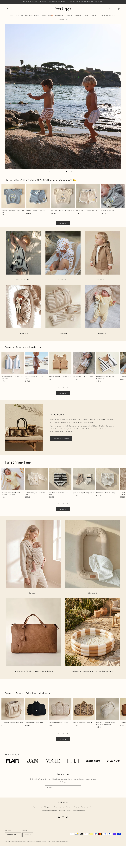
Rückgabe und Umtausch (73, 807)
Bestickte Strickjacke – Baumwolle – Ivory (35, 493)
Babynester (91, 593)
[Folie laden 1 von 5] (54, 171)
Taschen (62, 333)
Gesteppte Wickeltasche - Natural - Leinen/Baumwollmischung (106, 723)
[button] (7, 9)
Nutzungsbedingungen (79, 810)
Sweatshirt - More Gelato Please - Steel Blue (12, 211)
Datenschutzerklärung (41, 841)
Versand (62, 807)
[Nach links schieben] (59, 387)
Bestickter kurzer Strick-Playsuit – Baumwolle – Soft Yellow (11, 493)
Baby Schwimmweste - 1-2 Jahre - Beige (60, 377)
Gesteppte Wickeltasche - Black (34, 722)
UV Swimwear (62, 280)
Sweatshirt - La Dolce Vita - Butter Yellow (62, 210)
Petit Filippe (12, 841)
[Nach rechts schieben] (67, 387)
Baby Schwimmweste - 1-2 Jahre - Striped (34, 377)
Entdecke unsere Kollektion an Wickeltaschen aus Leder (32, 671)
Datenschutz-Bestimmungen (49, 810)
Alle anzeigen (63, 223)
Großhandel (62, 810)
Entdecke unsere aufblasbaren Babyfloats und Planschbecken (91, 671)
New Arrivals (101, 280)
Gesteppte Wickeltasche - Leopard (82, 722)
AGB (49, 841)
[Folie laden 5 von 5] (66, 171)
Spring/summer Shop (23, 280)
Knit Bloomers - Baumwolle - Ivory (105, 493)
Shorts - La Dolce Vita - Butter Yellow (86, 210)
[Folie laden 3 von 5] (60, 171)
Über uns (35, 807)
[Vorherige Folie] (50, 171)
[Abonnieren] (78, 787)
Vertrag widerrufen (86, 807)
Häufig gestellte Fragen (51, 807)
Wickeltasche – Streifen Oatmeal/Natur (12, 722)
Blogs (41, 807)
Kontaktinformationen (62, 841)
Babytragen (32, 593)
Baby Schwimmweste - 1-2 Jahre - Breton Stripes (105, 377)
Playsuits (23, 333)
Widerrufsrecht (30, 841)
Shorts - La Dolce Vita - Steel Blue (35, 210)
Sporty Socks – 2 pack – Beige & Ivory (83, 493)
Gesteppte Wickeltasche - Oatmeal (58, 722)
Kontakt (69, 810)
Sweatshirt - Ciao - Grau (107, 210)
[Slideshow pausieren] (76, 171)
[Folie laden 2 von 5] (57, 171)
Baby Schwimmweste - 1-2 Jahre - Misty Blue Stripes (12, 377)
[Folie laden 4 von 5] (63, 171)
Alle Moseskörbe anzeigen (61, 438)
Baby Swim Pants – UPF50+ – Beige (83, 377)
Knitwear (101, 333)
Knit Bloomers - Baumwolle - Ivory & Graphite (59, 493)
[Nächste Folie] (71, 171)
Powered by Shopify (20, 841)
